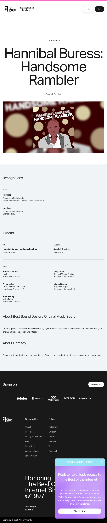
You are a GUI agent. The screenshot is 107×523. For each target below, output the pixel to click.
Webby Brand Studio (34, 437)
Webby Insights (31, 451)
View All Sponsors (96, 384)
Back (89, 9)
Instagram (53, 427)
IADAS (28, 427)
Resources (30, 432)
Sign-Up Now (79, 511)
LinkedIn (52, 432)
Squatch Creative (53, 94)
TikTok (51, 437)
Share (99, 9)
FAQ (27, 442)
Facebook (52, 451)
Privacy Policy (31, 456)
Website (57, 253)
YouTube (52, 442)
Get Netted (30, 446)
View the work (9, 253)
